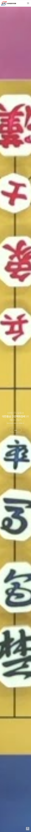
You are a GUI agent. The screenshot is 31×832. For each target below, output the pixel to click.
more (15, 431)
